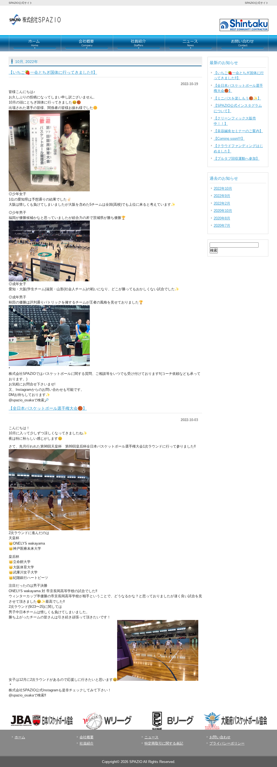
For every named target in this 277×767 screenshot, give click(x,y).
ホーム (35, 43)
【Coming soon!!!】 (229, 138)
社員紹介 (138, 43)
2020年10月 (223, 211)
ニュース (190, 43)
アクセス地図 (256, 13)
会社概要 (87, 43)
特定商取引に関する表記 (163, 743)
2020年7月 (222, 226)
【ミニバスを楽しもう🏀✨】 (237, 98)
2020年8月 (222, 218)
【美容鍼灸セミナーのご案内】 (238, 131)
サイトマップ (230, 13)
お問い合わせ (201, 13)
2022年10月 (223, 188)
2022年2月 (222, 203)
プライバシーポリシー (227, 743)
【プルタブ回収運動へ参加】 (236, 158)
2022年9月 (222, 196)
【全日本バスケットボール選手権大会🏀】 (48, 408)
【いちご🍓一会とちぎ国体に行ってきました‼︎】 (53, 72)
